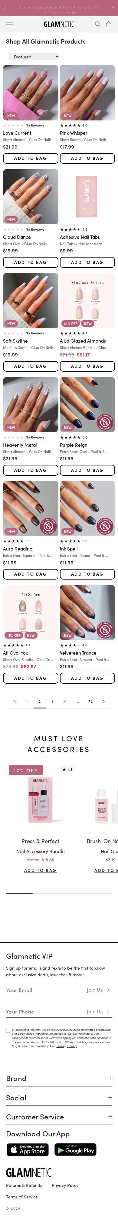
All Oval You (15, 652)
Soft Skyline (15, 340)
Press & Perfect (40, 841)
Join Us (95, 989)
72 (90, 701)
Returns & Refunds (24, 1185)
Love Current (17, 133)
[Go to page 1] (14, 701)
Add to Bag (30, 158)
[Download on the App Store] (28, 1149)
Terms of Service (22, 1197)
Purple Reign (73, 445)
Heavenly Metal (20, 445)
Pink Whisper (73, 133)
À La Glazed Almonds (83, 340)
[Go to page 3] (103, 701)
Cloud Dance (17, 237)
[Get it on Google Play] (75, 1149)
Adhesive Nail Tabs (80, 237)
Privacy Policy (65, 1185)
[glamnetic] (59, 1172)
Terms (60, 1046)
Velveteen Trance (78, 652)
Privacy (72, 1046)
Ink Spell (69, 548)
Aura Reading (17, 548)
